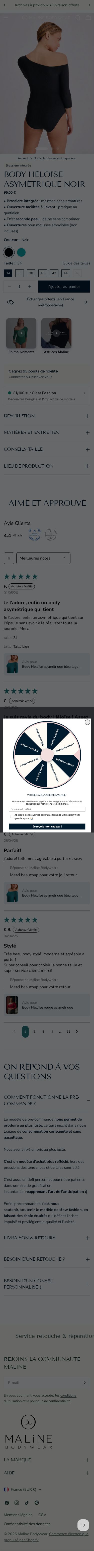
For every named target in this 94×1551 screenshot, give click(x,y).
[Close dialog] (87, 722)
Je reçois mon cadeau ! (47, 826)
